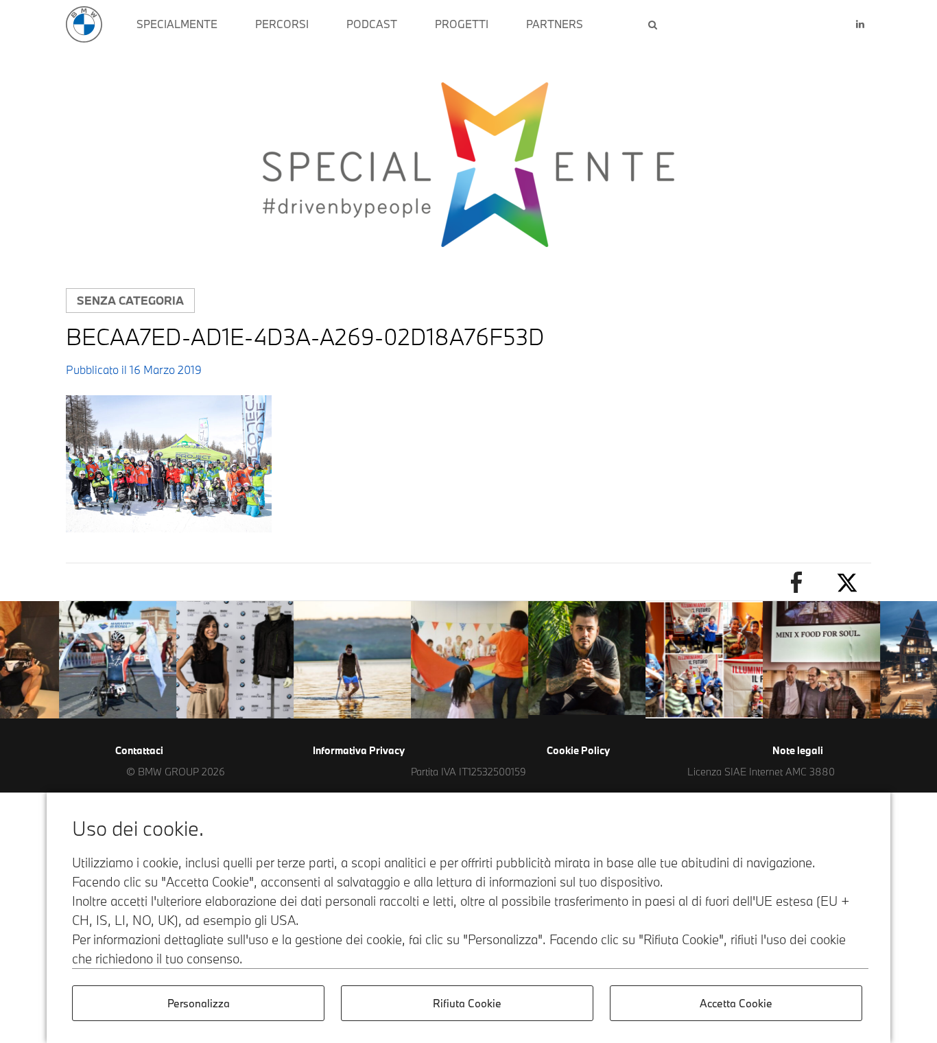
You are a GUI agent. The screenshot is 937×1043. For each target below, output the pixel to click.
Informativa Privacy (359, 750)
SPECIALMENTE (177, 24)
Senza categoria (130, 300)
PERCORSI (282, 24)
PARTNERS (554, 24)
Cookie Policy (578, 750)
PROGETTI (461, 24)
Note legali (797, 750)
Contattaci (139, 750)
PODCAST (371, 24)
